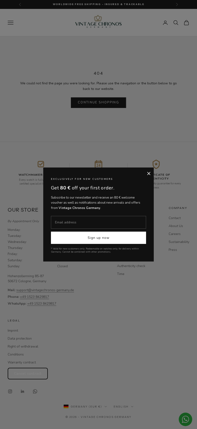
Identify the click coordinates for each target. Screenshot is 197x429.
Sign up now (99, 237)
